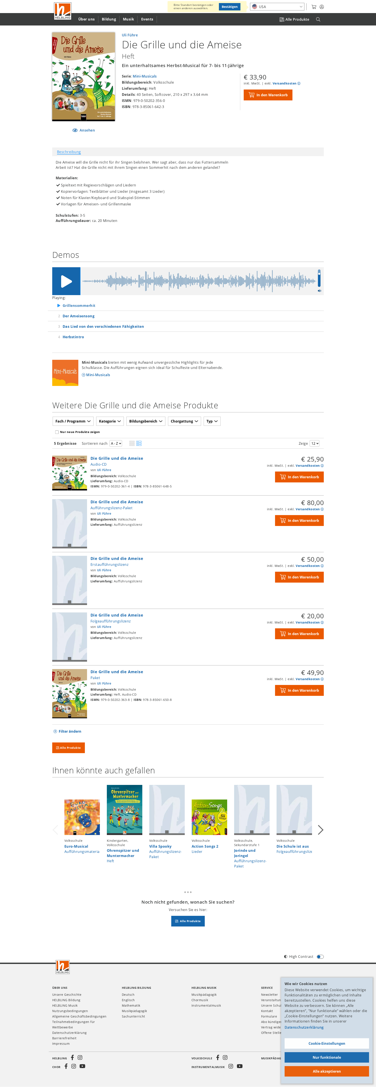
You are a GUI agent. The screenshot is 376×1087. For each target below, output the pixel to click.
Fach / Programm (70, 421)
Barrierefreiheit (64, 1038)
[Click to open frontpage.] (62, 11)
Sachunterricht (133, 1016)
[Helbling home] (63, 967)
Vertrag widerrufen (276, 1027)
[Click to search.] (318, 19)
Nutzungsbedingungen (70, 1011)
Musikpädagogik (134, 1011)
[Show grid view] (132, 443)
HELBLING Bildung (66, 1000)
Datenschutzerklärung (304, 1027)
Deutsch (128, 994)
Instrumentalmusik (206, 1005)
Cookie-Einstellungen (327, 1043)
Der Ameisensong (78, 316)
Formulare (269, 1016)
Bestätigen (230, 7)
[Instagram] (79, 1058)
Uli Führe (130, 35)
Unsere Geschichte (66, 994)
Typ (209, 421)
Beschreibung (69, 152)
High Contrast (301, 956)
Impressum (61, 1043)
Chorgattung (182, 421)
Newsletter (269, 994)
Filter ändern (70, 731)
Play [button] (66, 281)
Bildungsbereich (143, 421)
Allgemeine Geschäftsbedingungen (79, 1016)
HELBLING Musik (65, 1005)
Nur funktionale (327, 1057)
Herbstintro (73, 337)
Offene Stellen (272, 1033)
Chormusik (199, 1000)
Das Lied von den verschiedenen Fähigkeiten (103, 326)
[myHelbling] (322, 7)
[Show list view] (139, 443)
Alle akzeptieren (327, 1071)
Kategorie (107, 421)
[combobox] (277, 6)
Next (320, 829)
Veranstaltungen (274, 1000)
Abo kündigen (272, 1022)
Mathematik (131, 1005)
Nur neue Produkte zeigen (80, 432)
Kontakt (267, 1011)
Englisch (128, 1000)
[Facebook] (72, 1058)
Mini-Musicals (145, 76)
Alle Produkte (297, 19)
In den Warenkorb (272, 95)
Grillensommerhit (79, 305)
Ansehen (87, 130)
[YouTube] (82, 1066)
